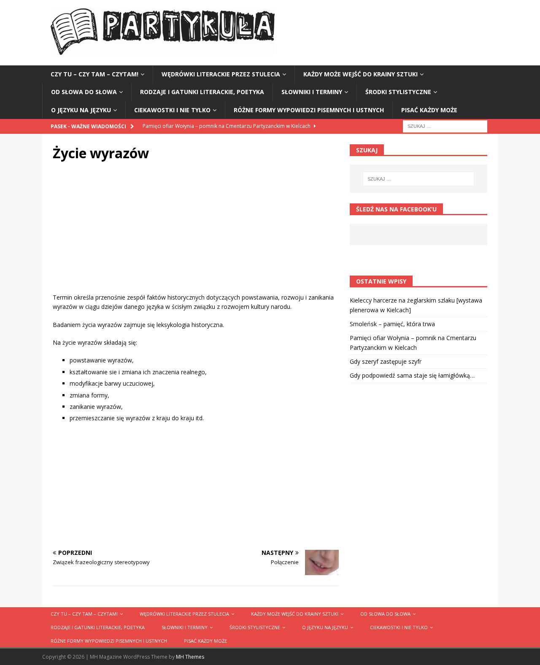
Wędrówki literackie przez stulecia (221, 74)
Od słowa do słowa (84, 92)
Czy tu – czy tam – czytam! (94, 74)
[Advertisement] (196, 234)
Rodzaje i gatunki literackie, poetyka (202, 92)
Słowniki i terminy (311, 92)
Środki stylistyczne (398, 92)
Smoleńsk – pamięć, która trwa (392, 324)
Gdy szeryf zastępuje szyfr (385, 361)
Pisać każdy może (429, 110)
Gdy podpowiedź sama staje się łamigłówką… (412, 375)
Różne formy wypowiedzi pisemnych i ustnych (309, 110)
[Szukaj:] (445, 126)
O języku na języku (81, 110)
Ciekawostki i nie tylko (172, 110)
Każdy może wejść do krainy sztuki (360, 74)
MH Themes (190, 656)
